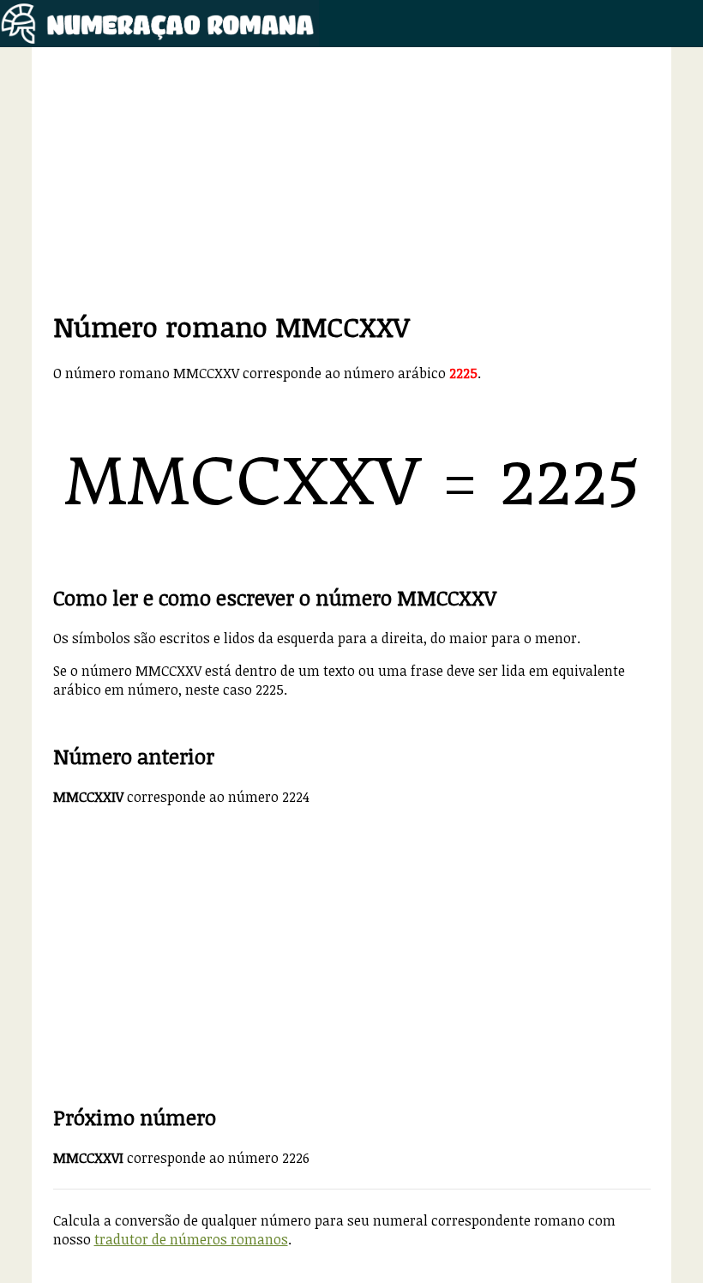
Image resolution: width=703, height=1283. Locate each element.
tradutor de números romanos (191, 1239)
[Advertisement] (352, 188)
